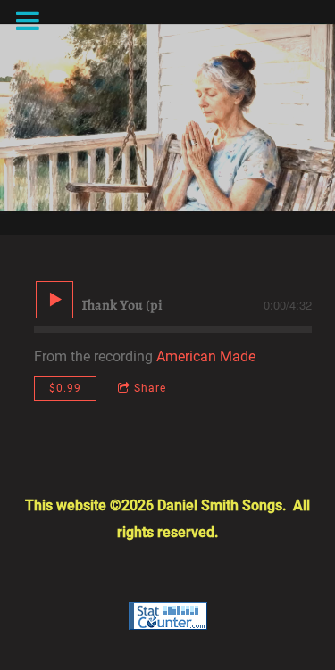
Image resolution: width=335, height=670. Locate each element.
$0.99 (65, 388)
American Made (205, 356)
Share (150, 388)
